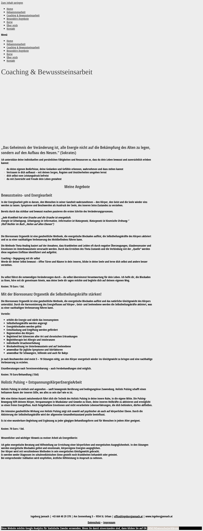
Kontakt (11, 28)
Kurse (10, 22)
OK (148, 528)
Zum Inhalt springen (12, 3)
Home (10, 9)
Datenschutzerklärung (167, 528)
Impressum (109, 522)
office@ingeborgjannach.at (128, 516)
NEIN (153, 528)
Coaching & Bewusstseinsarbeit (23, 15)
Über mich (12, 25)
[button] (101, 34)
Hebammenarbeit (16, 12)
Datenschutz (94, 522)
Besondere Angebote (18, 19)
